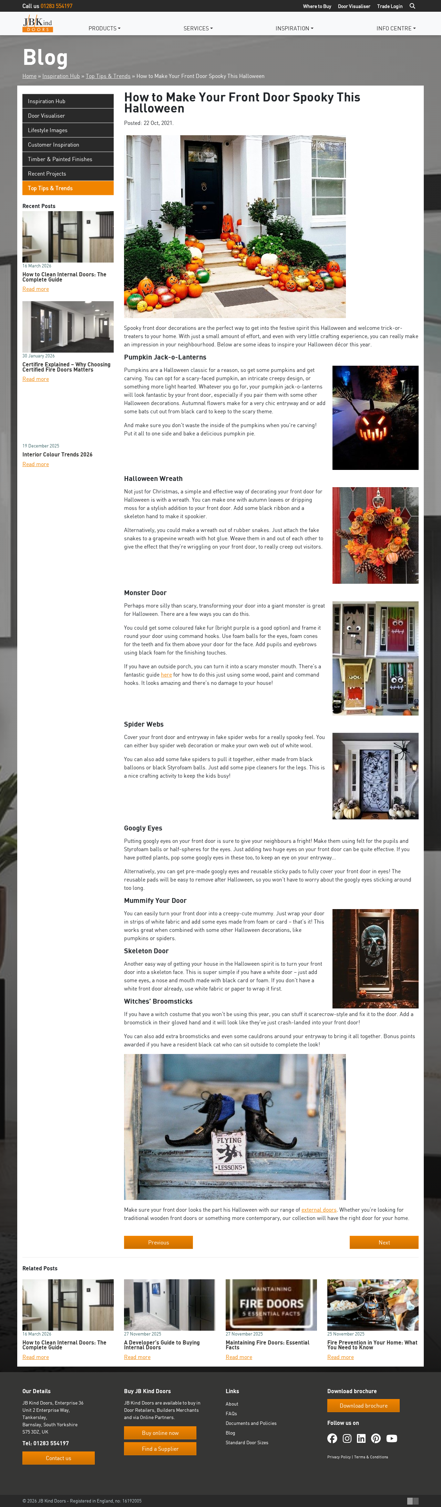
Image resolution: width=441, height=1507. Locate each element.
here (166, 674)
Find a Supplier (160, 1448)
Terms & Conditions (371, 1457)
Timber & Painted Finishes (60, 159)
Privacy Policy (339, 1457)
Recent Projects (47, 173)
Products (102, 28)
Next (384, 1242)
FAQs (231, 1413)
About (232, 1404)
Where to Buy (317, 6)
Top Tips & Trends (108, 75)
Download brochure (364, 1405)
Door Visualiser (354, 6)
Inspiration (292, 28)
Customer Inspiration (53, 144)
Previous (158, 1242)
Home (29, 75)
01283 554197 (56, 5)
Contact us (58, 1458)
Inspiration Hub (61, 75)
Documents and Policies (251, 1423)
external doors (319, 1209)
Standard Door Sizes (247, 1442)
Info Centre (394, 28)
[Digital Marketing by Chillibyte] (413, 1501)
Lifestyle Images (48, 130)
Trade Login (390, 6)
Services (196, 28)
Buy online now (160, 1432)
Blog (230, 1433)
